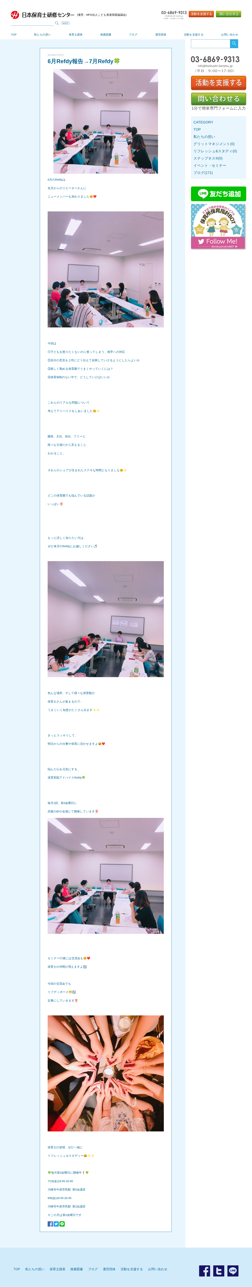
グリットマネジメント (211, 144)
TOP (14, 34)
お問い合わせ (229, 34)
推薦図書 (105, 34)
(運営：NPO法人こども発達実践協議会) (102, 14)
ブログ (133, 34)
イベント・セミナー (209, 165)
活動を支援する (194, 34)
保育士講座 (76, 34)
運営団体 (160, 34)
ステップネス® (205, 158)
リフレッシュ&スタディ (213, 151)
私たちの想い (42, 34)
